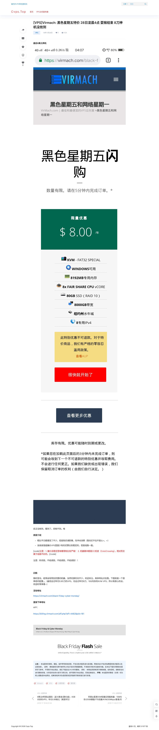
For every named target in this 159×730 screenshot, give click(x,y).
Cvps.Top (29, 726)
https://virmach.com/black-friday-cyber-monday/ (56, 596)
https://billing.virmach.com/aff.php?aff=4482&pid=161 (58, 613)
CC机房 (95, 551)
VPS (36, 33)
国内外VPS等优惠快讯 (19, 4)
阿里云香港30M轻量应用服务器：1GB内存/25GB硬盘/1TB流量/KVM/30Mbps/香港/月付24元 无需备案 (103, 699)
